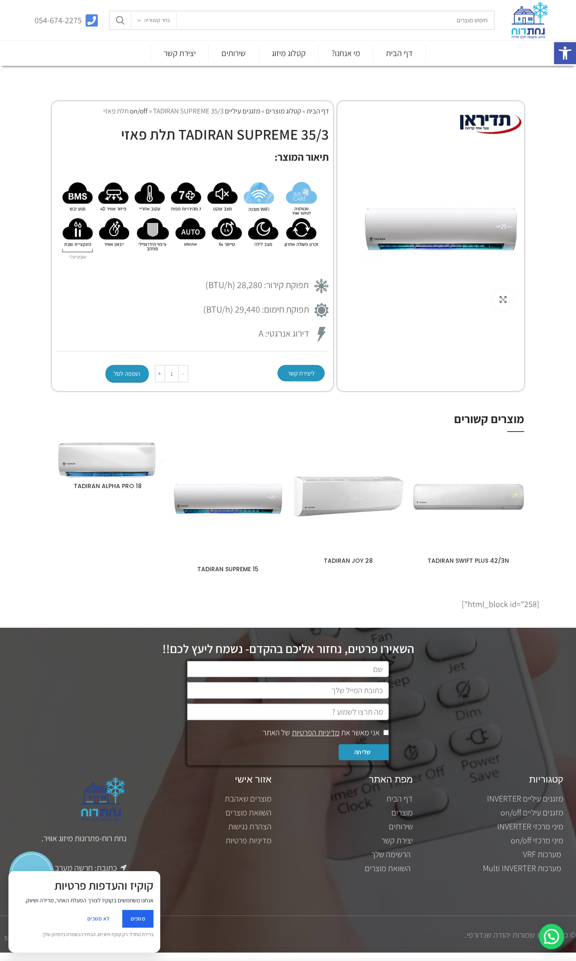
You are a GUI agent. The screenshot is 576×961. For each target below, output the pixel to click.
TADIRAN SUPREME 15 (227, 569)
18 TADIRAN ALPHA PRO (108, 486)
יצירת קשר (180, 53)
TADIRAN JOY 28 (348, 560)
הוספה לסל (127, 374)
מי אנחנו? (345, 53)
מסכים (138, 918)
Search (120, 20)
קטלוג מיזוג (289, 53)
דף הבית (399, 53)
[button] (565, 53)
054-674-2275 (58, 20)
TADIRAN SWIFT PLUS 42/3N (468, 560)
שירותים (233, 53)
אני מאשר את (321, 732)
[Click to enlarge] (503, 299)
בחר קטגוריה (157, 20)
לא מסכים (98, 918)
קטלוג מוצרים (283, 111)
